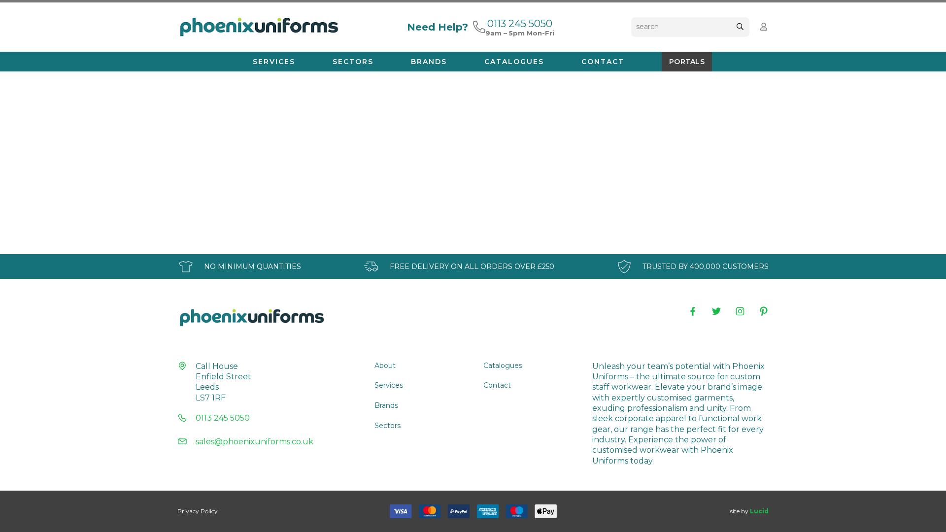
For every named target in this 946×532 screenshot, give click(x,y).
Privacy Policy (197, 511)
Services (388, 385)
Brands (386, 405)
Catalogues (502, 365)
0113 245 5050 (223, 418)
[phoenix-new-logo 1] (258, 27)
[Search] (739, 26)
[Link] (479, 26)
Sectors (387, 425)
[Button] (764, 27)
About (385, 365)
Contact (497, 385)
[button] (299, 61)
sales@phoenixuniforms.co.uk (254, 441)
